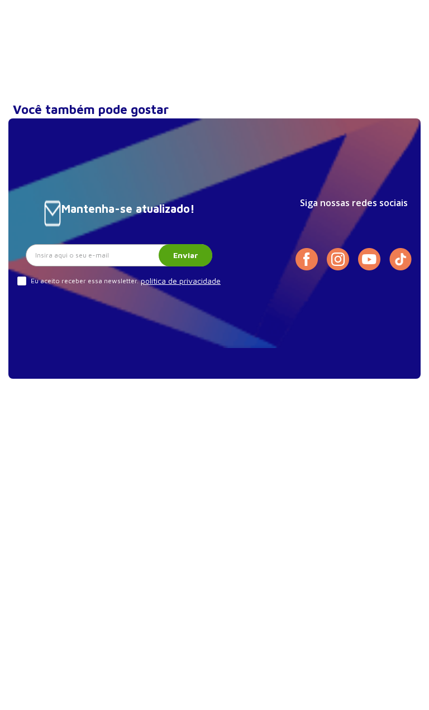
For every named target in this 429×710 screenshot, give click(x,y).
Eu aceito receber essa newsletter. (85, 281)
